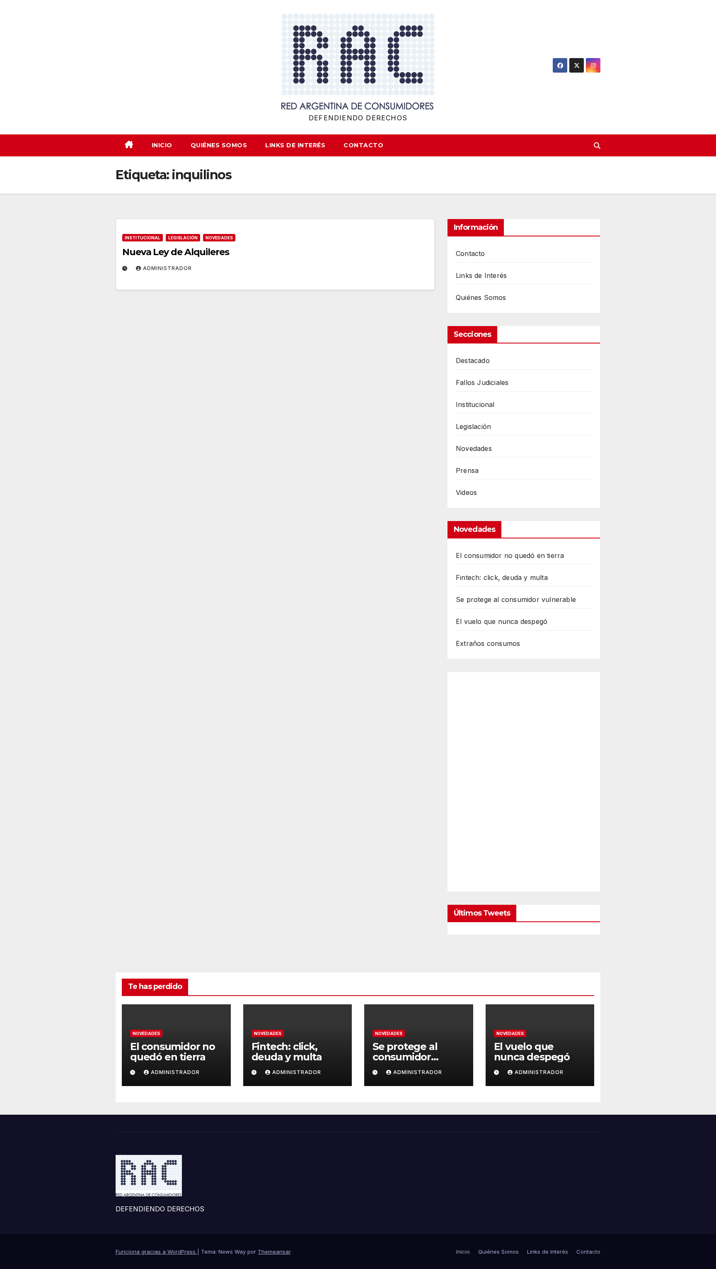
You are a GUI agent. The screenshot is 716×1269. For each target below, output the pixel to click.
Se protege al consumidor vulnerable (516, 599)
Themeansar (274, 1251)
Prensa (467, 470)
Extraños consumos (488, 643)
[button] (597, 145)
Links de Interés (295, 145)
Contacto (363, 145)
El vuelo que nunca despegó (501, 621)
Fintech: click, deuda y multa (502, 577)
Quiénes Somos (219, 145)
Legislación (183, 237)
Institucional (142, 237)
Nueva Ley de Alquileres (175, 252)
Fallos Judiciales (482, 382)
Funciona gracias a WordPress (156, 1251)
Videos (466, 492)
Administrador (167, 268)
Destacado (473, 360)
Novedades (219, 237)
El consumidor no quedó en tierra (510, 555)
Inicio (162, 145)
